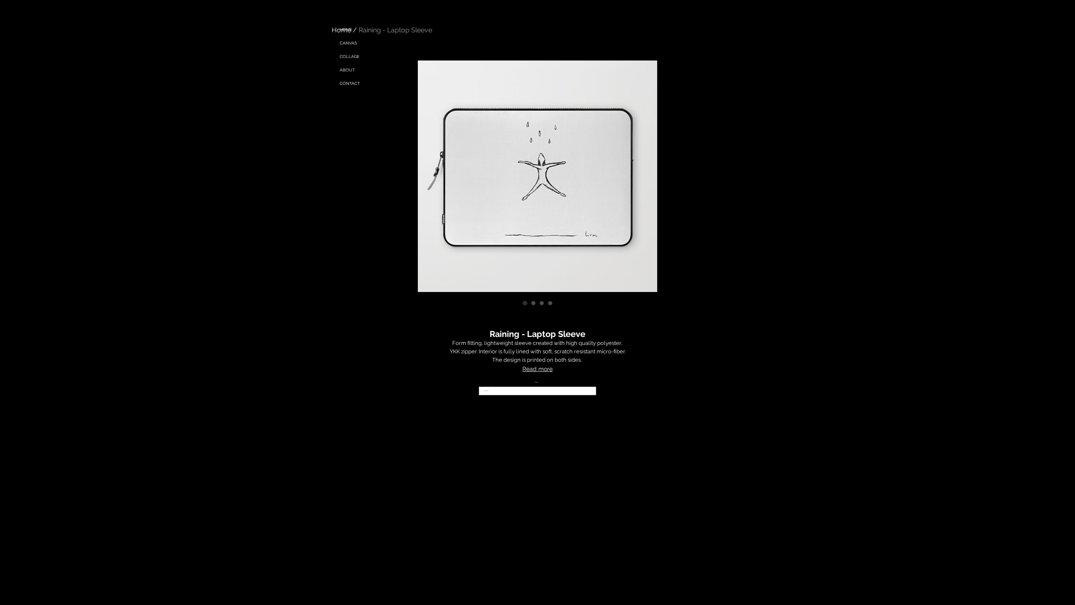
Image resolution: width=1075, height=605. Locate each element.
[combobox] (537, 391)
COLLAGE (349, 56)
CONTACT (350, 83)
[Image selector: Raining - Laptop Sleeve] (525, 303)
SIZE (537, 382)
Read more (537, 369)
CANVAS (348, 43)
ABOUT (347, 70)
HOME (346, 29)
